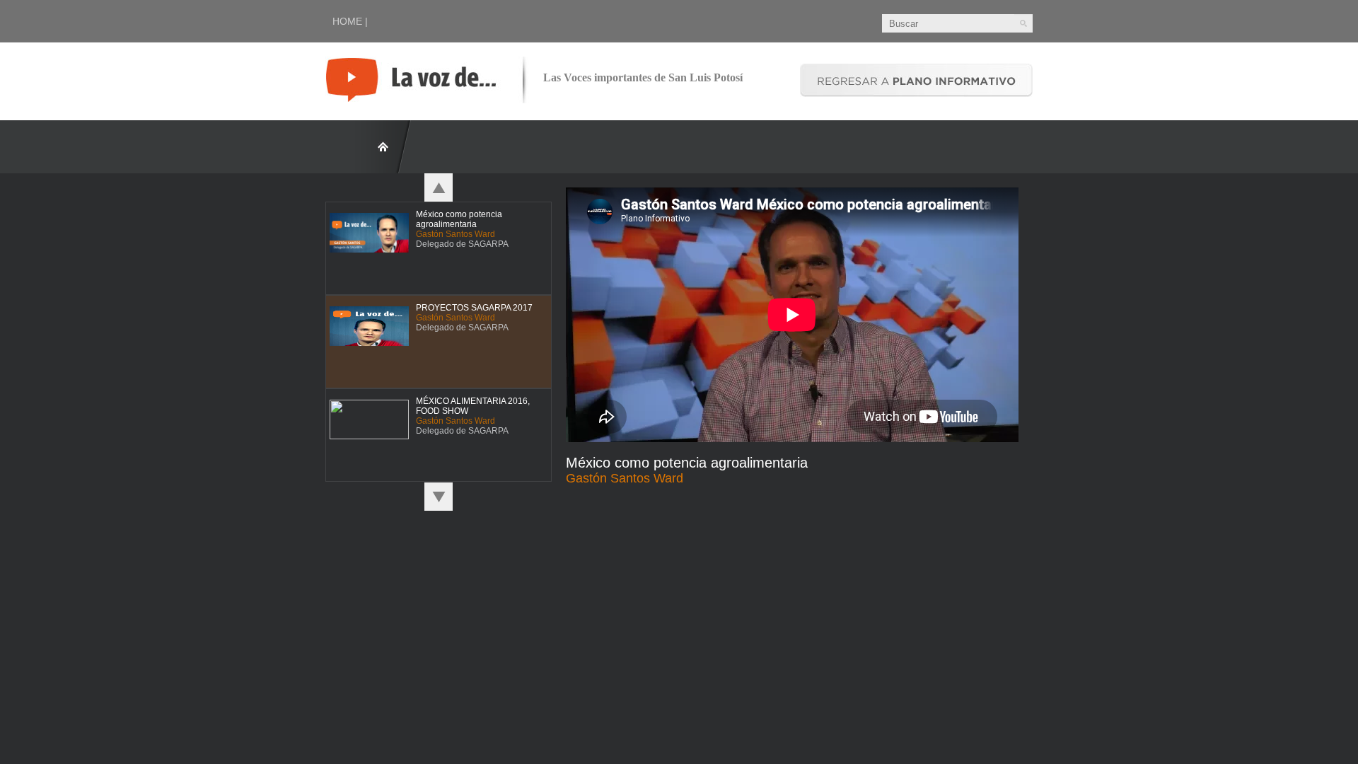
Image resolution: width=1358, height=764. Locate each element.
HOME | (350, 21)
